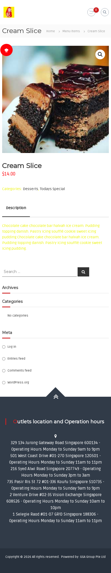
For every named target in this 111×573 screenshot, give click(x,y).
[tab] (16, 208)
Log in (12, 347)
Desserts (30, 189)
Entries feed (16, 359)
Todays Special (52, 189)
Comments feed (20, 371)
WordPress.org (18, 382)
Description (16, 208)
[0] (91, 12)
